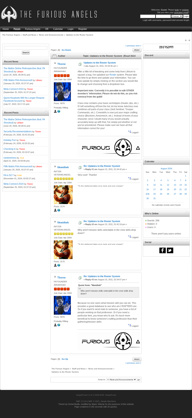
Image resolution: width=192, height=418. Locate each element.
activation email (181, 12)
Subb (19, 175)
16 (147, 189)
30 (147, 198)
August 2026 (166, 168)
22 (185, 189)
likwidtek (63, 167)
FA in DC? (9, 175)
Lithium (20, 71)
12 (168, 185)
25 (161, 194)
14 (180, 185)
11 (161, 185)
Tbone (30, 89)
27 (175, 194)
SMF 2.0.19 (81, 401)
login (177, 10)
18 (161, 189)
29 (185, 194)
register (185, 10)
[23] (147, 194)
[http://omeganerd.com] (58, 211)
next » (138, 46)
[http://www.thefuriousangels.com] (58, 112)
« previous (130, 46)
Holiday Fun (10, 140)
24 (154, 194)
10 (154, 185)
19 (168, 189)
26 (168, 194)
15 (185, 185)
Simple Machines (108, 401)
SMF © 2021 (94, 401)
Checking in (10, 149)
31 (154, 198)
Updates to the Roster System (100, 62)
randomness (10, 157)
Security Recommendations (18, 131)
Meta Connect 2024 (14, 89)
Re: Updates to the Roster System (102, 166)
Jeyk (22, 158)
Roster (113, 74)
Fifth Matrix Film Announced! (18, 80)
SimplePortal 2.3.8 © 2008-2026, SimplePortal (96, 395)
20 (175, 189)
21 (180, 189)
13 (175, 185)
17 (154, 189)
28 (180, 194)
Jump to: (102, 379)
